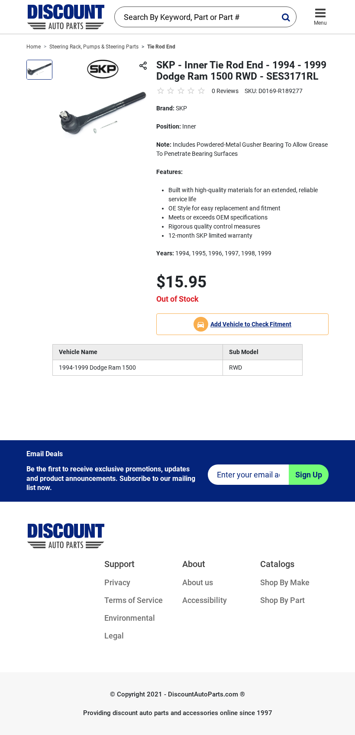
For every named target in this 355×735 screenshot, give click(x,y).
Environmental (129, 617)
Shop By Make (285, 582)
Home (33, 47)
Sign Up (308, 474)
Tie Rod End (161, 47)
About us (197, 582)
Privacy (117, 582)
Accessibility (204, 600)
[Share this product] (143, 66)
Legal (114, 635)
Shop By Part (282, 600)
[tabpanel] (102, 115)
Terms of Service (133, 600)
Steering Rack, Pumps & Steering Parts (94, 47)
